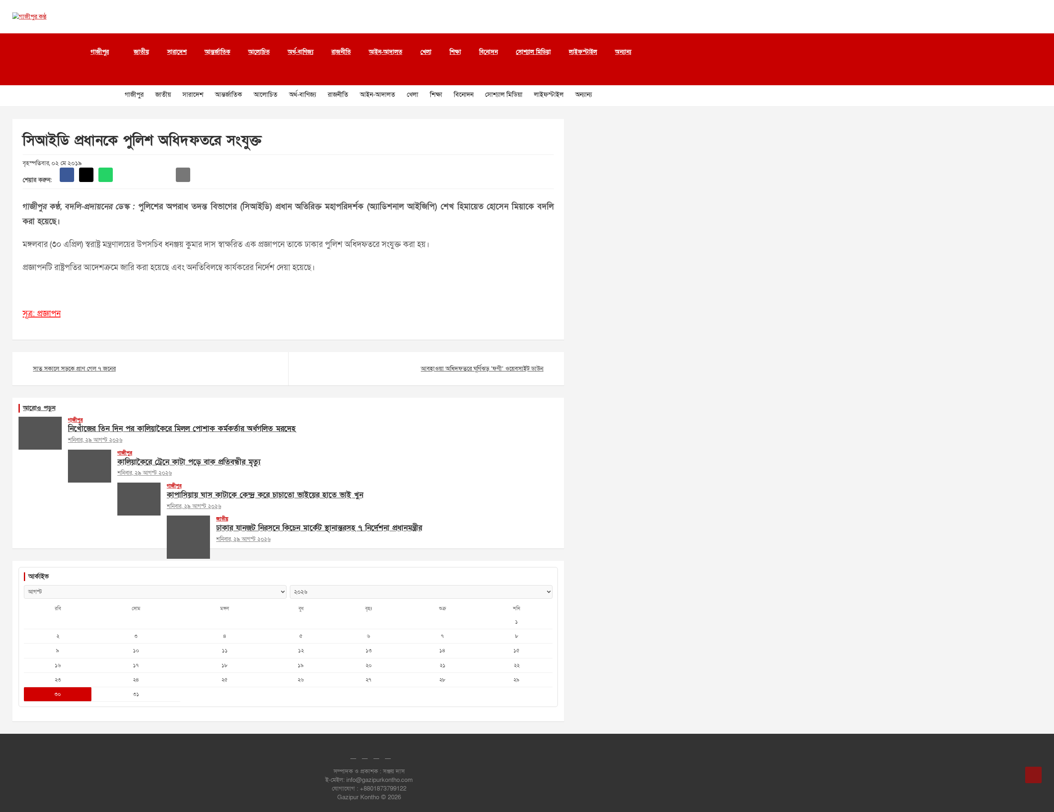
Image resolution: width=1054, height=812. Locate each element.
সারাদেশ (177, 52)
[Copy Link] (163, 175)
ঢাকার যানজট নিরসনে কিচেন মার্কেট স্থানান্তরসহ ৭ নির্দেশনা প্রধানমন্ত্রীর (319, 528)
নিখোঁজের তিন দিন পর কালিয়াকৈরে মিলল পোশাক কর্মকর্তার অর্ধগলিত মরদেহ (182, 429)
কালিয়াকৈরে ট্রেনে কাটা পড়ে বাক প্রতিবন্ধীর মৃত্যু (189, 462)
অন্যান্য (623, 52)
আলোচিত (259, 52)
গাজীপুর (100, 52)
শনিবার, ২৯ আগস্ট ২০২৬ (95, 440)
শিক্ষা (455, 52)
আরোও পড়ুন (39, 408)
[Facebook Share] (67, 175)
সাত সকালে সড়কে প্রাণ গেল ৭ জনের (74, 368)
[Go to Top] (1033, 775)
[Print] (125, 175)
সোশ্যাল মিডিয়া (533, 52)
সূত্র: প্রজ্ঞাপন (42, 313)
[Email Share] (183, 175)
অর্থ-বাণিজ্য (300, 52)
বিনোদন (488, 52)
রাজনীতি (341, 52)
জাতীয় (141, 52)
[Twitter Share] (86, 175)
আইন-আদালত (385, 52)
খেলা (425, 52)
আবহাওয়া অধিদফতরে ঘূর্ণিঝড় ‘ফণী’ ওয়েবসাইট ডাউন (482, 368)
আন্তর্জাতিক (217, 52)
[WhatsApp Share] (105, 175)
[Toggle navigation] (16, 75)
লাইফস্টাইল (583, 52)
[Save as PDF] (144, 175)
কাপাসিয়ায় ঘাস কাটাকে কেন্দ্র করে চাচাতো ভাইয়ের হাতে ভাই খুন (265, 495)
